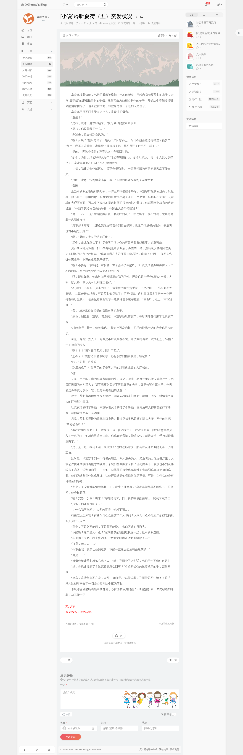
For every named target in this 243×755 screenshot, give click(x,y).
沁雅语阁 (36, 82)
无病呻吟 (36, 64)
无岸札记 (36, 95)
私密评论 (166, 714)
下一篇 (173, 660)
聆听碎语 (36, 76)
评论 (63, 684)
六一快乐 (201, 54)
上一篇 (66, 660)
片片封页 (36, 70)
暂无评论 (126, 23)
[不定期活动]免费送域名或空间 (213, 33)
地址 (144, 722)
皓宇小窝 (36, 89)
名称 (63, 722)
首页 (68, 35)
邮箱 (104, 722)
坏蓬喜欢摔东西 (205, 64)
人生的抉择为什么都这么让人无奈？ (216, 43)
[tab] (191, 14)
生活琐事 (36, 57)
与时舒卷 (68, 23)
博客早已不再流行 (206, 22)
